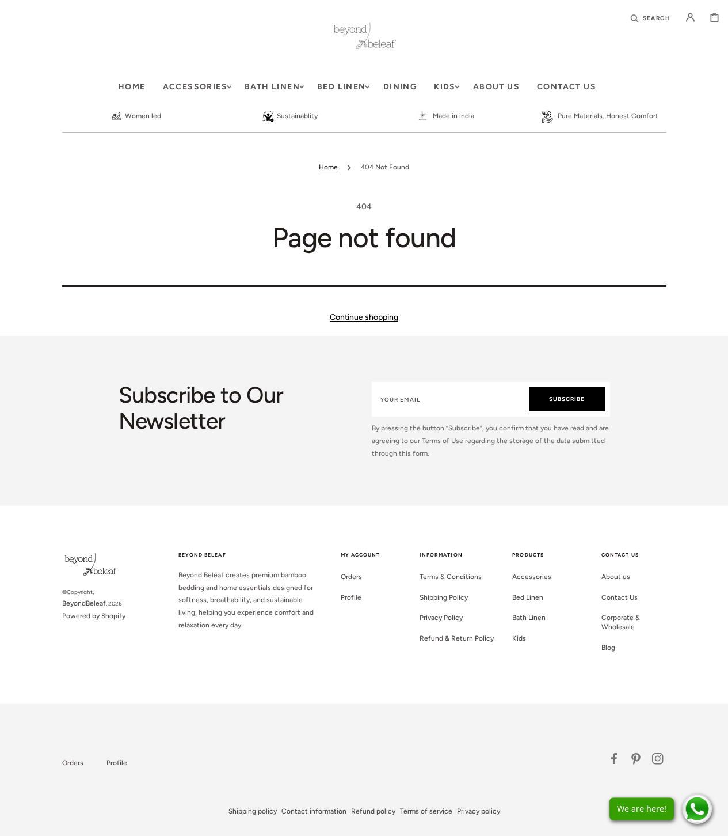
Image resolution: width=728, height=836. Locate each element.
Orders (351, 577)
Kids (519, 638)
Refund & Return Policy (457, 638)
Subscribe (567, 399)
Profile (351, 597)
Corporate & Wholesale (620, 622)
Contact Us (619, 597)
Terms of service (426, 811)
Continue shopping (364, 317)
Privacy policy (478, 811)
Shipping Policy (444, 597)
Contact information (313, 811)
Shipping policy (252, 811)
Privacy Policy (441, 618)
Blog (608, 648)
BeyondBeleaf (84, 603)
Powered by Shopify (93, 616)
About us (615, 577)
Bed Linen (527, 597)
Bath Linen (529, 618)
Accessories (531, 577)
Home (328, 167)
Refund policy (373, 811)
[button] (650, 17)
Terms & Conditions (451, 577)
